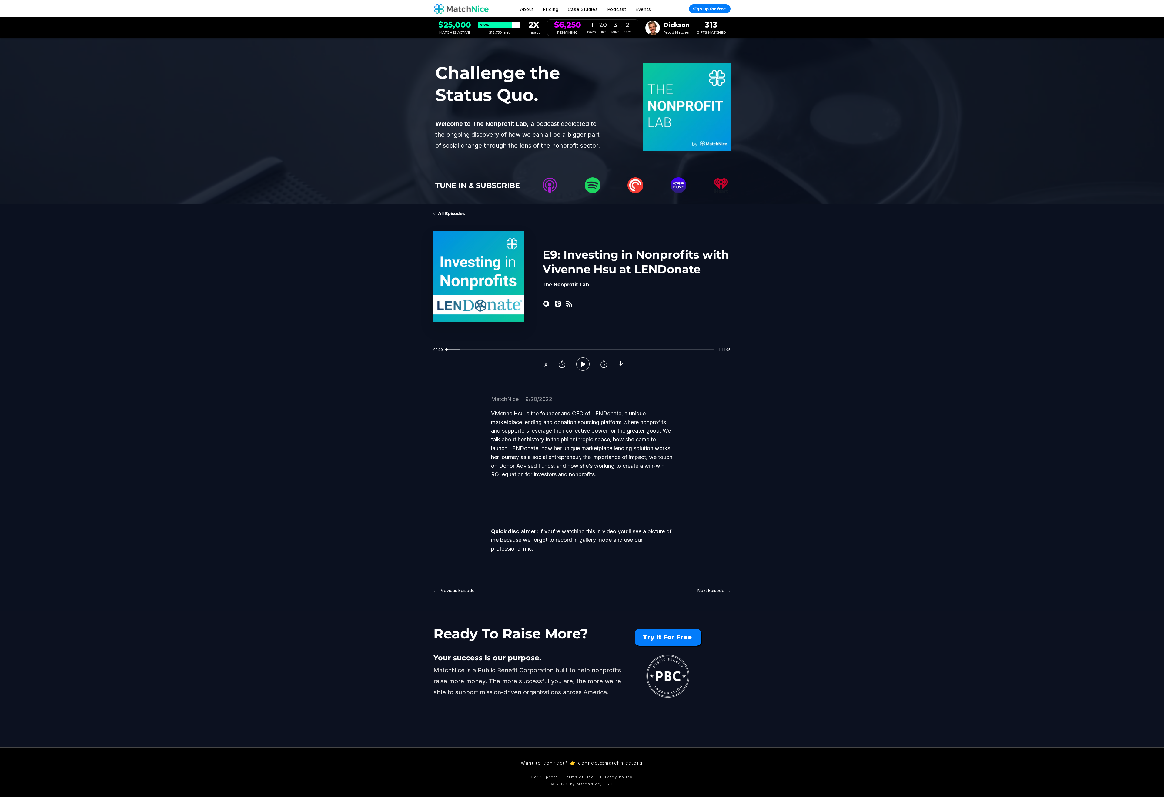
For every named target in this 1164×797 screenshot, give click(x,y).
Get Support (544, 777)
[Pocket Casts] (635, 185)
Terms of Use (579, 777)
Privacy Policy (616, 777)
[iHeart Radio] (721, 185)
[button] (527, 9)
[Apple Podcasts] (549, 185)
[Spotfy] (593, 185)
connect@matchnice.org (610, 762)
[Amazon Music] (678, 185)
